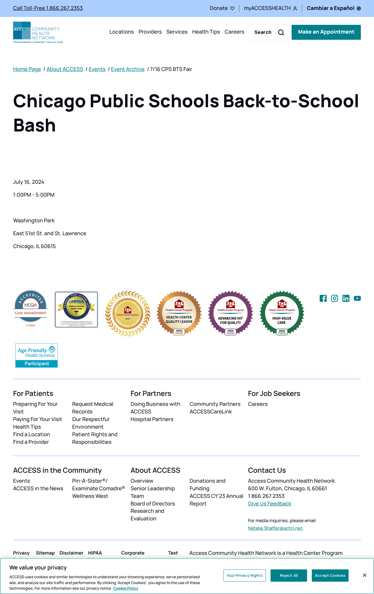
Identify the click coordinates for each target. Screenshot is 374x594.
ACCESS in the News (38, 488)
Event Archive (128, 69)
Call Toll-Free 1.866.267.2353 (48, 8)
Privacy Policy (21, 556)
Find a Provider (31, 442)
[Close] (364, 575)
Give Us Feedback (269, 503)
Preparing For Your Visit (35, 408)
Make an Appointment (326, 32)
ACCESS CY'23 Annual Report (216, 500)
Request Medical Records (92, 408)
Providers (150, 32)
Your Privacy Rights (244, 575)
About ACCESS (64, 69)
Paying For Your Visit (37, 419)
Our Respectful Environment (90, 423)
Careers (234, 32)
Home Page (27, 69)
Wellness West (90, 496)
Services (177, 32)
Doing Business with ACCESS (155, 408)
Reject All (289, 575)
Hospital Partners (152, 419)
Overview (142, 480)
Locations (122, 32)
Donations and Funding (208, 484)
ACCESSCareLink (211, 411)
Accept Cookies (330, 575)
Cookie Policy (125, 587)
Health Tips (206, 32)
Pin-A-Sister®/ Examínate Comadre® (98, 484)
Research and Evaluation (147, 515)
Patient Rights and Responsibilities (94, 438)
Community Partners (215, 404)
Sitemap (45, 553)
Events (97, 69)
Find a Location (31, 434)
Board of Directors (153, 503)
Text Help (173, 556)
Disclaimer (72, 553)
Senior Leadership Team (153, 492)
